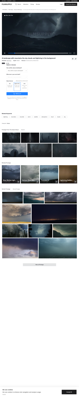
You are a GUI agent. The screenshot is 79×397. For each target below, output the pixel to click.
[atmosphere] (44, 117)
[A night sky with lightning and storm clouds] (11, 138)
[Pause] (4, 53)
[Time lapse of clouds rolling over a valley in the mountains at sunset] (33, 197)
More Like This (9, 15)
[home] (8, 4)
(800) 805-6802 (74, 0)
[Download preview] (13, 201)
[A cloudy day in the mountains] (65, 231)
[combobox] (17, 77)
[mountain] (22, 117)
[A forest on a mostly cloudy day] (15, 231)
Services (38, 4)
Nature (8, 123)
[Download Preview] (10, 141)
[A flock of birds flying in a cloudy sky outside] (20, 248)
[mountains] (14, 117)
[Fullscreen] (74, 53)
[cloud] (52, 117)
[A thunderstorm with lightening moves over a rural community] (58, 248)
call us (25, 97)
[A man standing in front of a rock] (14, 150)
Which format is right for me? (22, 80)
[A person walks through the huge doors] (30, 138)
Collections (25, 4)
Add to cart (18, 93)
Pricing (32, 4)
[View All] (22, 130)
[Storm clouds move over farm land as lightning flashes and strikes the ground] (16, 213)
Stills (14, 0)
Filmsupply (9, 0)
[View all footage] (16, 189)
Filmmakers (4, 9)
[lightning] (5, 117)
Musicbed (4, 0)
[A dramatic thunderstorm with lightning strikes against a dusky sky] (12, 197)
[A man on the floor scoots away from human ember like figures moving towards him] (64, 150)
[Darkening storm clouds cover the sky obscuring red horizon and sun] (61, 198)
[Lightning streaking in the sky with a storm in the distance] (54, 213)
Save (15, 141)
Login (61, 4)
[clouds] (59, 117)
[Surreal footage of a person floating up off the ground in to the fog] (49, 138)
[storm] (29, 117)
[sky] (64, 117)
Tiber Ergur (10, 9)
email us (9, 98)
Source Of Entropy (18, 9)
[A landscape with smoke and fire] (68, 138)
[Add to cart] (21, 201)
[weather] (36, 117)
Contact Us (68, 0)
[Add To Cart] (18, 141)
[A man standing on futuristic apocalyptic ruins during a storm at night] (39, 150)
